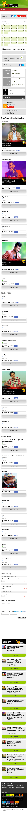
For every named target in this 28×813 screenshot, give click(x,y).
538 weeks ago (13, 576)
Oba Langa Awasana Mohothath (9, 340)
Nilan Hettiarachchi (16, 73)
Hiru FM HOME (10, 783)
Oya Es (3, 278)
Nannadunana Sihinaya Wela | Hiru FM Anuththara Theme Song (13, 456)
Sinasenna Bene (5, 500)
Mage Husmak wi (6, 226)
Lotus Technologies (22, 812)
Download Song (14, 153)
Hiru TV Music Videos (20, 787)
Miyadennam (14, 70)
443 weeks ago (10, 584)
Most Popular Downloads (8, 787)
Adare (3, 515)
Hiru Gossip (4, 790)
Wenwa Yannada (5, 421)
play (22, 57)
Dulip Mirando (15, 76)
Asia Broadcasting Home (7, 785)
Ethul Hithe (4, 471)
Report (25, 581)
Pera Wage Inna (5, 355)
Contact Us (4, 792)
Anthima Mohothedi (6, 159)
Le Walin (4, 544)
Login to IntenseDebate (18, 611)
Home (3, 783)
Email (11, 613)
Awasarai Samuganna (7, 559)
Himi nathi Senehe (6, 369)
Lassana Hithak (5, 529)
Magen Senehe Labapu (7, 197)
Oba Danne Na (5, 325)
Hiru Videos (12, 790)
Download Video (14, 655)
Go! (25, 21)
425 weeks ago (8, 591)
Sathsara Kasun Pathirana (17, 78)
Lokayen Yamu (5, 121)
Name (2, 613)
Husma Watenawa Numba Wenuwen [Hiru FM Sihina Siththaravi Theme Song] (13, 440)
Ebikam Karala (5, 240)
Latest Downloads (19, 785)
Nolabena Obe (5, 407)
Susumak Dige (5, 211)
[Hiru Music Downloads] (9, 4)
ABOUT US (19, 790)
